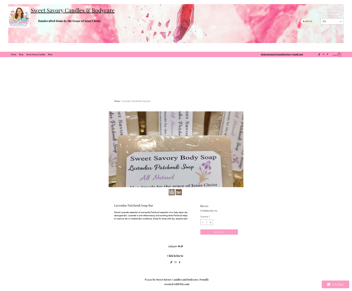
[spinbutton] (206, 222)
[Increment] (211, 222)
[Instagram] (323, 54)
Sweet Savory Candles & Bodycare (73, 10)
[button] (339, 54)
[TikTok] (319, 54)
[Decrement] (202, 222)
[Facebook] (179, 262)
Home (117, 101)
